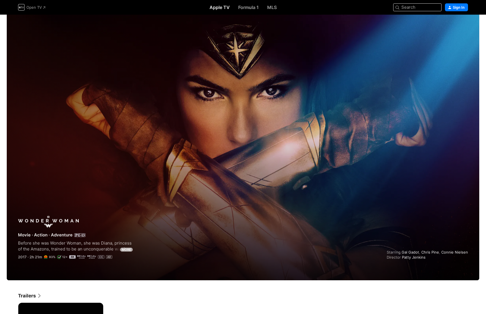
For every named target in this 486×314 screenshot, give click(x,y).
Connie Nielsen (454, 252)
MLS (272, 7)
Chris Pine (430, 252)
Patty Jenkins (414, 257)
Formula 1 (248, 7)
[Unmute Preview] (464, 25)
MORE (126, 250)
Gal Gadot (410, 252)
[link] (30, 296)
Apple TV (220, 7)
